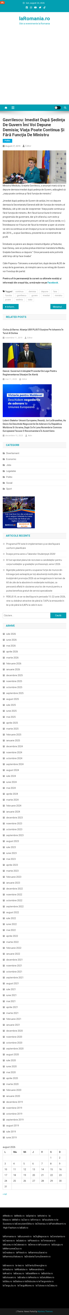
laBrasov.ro (8, 1265)
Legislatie (11, 471)
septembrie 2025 (15, 693)
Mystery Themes (45, 1311)
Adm (30, 435)
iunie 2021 (11, 995)
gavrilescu (21, 295)
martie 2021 (12, 1013)
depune (44, 291)
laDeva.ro (33, 1244)
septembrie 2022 (15, 906)
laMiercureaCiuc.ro (12, 1248)
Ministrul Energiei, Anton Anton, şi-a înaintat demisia (59, 307)
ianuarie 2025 (13, 740)
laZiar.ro (25, 1219)
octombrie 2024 (14, 758)
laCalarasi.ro (20, 1244)
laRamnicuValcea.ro (13, 1256)
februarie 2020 (13, 1090)
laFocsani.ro (44, 1244)
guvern (34, 295)
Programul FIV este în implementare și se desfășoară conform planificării (33, 546)
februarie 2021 (13, 1019)
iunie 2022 (11, 924)
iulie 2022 (11, 918)
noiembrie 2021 (14, 965)
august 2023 (12, 841)
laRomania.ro (34, 18)
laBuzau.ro (8, 1244)
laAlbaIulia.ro (21, 1269)
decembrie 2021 (14, 959)
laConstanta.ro (57, 1236)
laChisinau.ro (41, 1223)
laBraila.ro (22, 1277)
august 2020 (12, 1054)
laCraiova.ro (9, 1240)
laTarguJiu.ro (10, 1285)
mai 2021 (11, 1001)
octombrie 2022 (14, 900)
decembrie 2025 (14, 675)
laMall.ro (16, 1219)
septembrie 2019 (15, 1119)
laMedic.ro (19, 1215)
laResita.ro (33, 1277)
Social (9, 483)
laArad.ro (7, 1273)
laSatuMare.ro (47, 1277)
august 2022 (12, 912)
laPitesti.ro (21, 1252)
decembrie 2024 (14, 746)
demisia (32, 291)
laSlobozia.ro (31, 1281)
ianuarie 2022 (13, 954)
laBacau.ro (18, 1273)
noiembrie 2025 (14, 681)
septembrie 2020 (15, 1048)
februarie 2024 (13, 805)
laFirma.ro (35, 1219)
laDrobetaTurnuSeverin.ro (37, 1256)
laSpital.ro (31, 1215)
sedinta (19, 299)
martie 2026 (12, 657)
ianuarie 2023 (13, 882)
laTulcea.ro (41, 1285)
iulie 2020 (11, 1060)
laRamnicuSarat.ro (37, 1252)
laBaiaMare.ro (33, 1273)
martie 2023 (12, 871)
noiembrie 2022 (14, 894)
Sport (9, 489)
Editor (28, 146)
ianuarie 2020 (13, 1096)
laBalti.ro (23, 1227)
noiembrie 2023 (14, 823)
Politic (7, 141)
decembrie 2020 (14, 1031)
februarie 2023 (13, 877)
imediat (46, 295)
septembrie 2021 (15, 977)
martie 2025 (12, 728)
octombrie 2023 (14, 829)
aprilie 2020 (12, 1078)
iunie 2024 (11, 782)
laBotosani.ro (9, 1277)
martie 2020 (12, 1084)
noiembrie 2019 (14, 1108)
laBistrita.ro (47, 1273)
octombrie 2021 (14, 971)
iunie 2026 (11, 640)
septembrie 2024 (15, 764)
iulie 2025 (11, 705)
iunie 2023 (11, 853)
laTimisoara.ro (48, 1240)
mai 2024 (11, 788)
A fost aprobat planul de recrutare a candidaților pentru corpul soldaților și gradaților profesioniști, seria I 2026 (34, 562)
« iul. (5, 1194)
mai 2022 (11, 930)
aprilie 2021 (12, 1007)
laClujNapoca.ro (41, 1236)
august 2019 (12, 1125)
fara (55, 291)
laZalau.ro (52, 1285)
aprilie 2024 (12, 794)
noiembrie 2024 (14, 752)
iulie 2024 (11, 776)
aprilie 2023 (12, 865)
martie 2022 (12, 942)
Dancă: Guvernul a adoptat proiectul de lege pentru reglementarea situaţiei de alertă (30, 373)
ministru (58, 295)
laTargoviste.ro (46, 1281)
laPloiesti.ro (33, 1240)
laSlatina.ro (18, 1281)
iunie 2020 (11, 1066)
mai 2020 (11, 1072)
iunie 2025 (11, 711)
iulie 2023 (11, 847)
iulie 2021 (11, 989)
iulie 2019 (11, 1131)
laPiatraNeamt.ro (57, 1223)
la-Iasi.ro (19, 1265)
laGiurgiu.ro (58, 1244)
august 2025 (12, 699)
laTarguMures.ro (25, 1285)
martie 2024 (12, 799)
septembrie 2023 (15, 835)
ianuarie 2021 (13, 1025)
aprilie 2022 (12, 936)
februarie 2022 (13, 948)
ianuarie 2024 (13, 811)
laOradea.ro (9, 1252)
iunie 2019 (11, 1137)
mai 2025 (11, 717)
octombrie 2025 (14, 687)
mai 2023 (11, 859)
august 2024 (12, 770)
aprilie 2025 (12, 723)
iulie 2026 (11, 634)
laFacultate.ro (49, 1219)
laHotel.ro (42, 1215)
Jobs (8, 465)
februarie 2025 (13, 734)
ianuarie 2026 (13, 669)
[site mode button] (57, 107)
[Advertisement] (34, 68)
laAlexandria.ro (36, 1269)
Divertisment (12, 453)
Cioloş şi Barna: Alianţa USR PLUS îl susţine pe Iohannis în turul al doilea (33, 331)
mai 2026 (11, 645)
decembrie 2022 (14, 888)
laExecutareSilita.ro (24, 1223)
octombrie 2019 (14, 1114)
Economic (11, 459)
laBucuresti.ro (25, 1236)
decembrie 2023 (14, 817)
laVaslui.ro (9, 1269)
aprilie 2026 (12, 651)
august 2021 (12, 983)
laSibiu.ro (7, 1281)
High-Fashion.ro (11, 1227)
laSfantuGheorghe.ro (36, 1265)
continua (19, 291)
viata (30, 299)
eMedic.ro (8, 1215)
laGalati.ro (21, 1240)
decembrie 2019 (14, 1102)
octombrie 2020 (14, 1042)
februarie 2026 (13, 663)
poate (8, 299)
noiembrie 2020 (14, 1037)
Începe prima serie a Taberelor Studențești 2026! (30, 554)
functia (8, 295)
